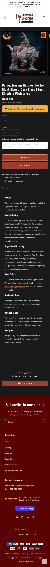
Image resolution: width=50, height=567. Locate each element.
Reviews (8, 453)
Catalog (8, 447)
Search (8, 442)
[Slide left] (19, 80)
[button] (5, 17)
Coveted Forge (15, 554)
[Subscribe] (42, 422)
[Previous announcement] (5, 4)
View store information (14, 181)
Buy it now (25, 165)
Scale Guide (9, 459)
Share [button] (6, 188)
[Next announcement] (45, 4)
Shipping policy (39, 558)
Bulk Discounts (11, 465)
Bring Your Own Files (14, 470)
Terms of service (25, 558)
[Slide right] (30, 80)
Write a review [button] (25, 383)
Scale (4, 115)
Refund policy (41, 554)
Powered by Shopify (27, 554)
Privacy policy (13, 558)
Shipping (4, 102)
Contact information (26, 561)
